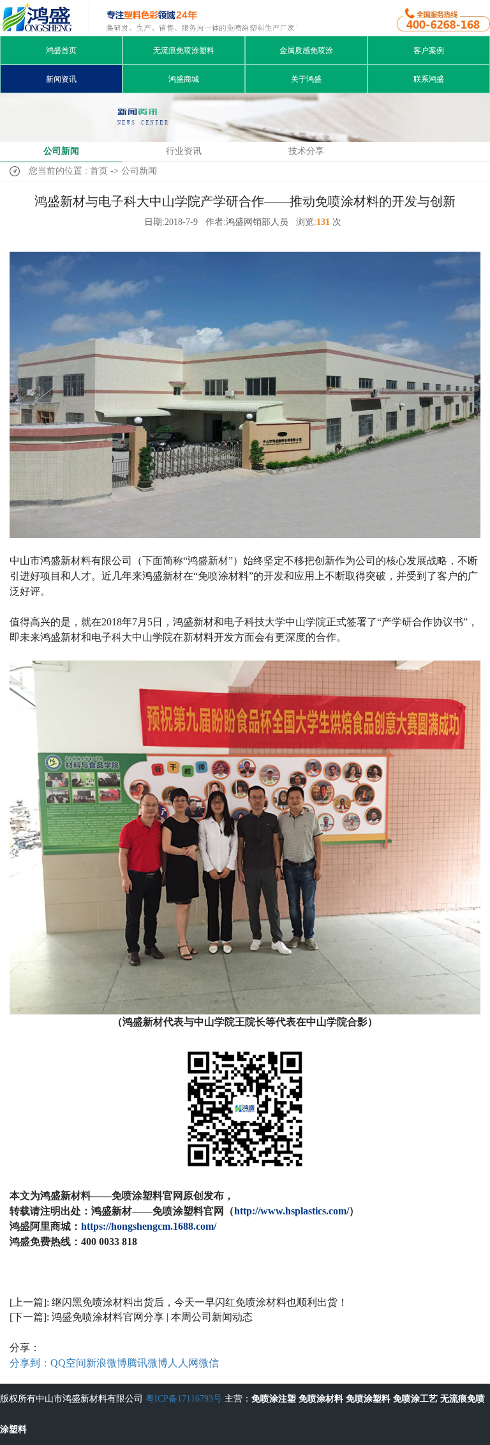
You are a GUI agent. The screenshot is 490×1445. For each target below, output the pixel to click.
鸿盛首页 (61, 50)
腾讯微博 (147, 1362)
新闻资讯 (61, 79)
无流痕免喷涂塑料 (183, 50)
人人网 (183, 1362)
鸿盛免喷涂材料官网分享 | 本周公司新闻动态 (152, 1316)
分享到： (30, 1362)
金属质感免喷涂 (306, 50)
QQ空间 (68, 1362)
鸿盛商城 (183, 79)
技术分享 (306, 151)
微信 (208, 1362)
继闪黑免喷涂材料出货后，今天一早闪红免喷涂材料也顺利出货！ (200, 1302)
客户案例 (428, 50)
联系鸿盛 (428, 79)
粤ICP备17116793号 (183, 1398)
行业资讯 (184, 151)
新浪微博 (106, 1362)
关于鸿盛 (306, 79)
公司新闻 (61, 151)
